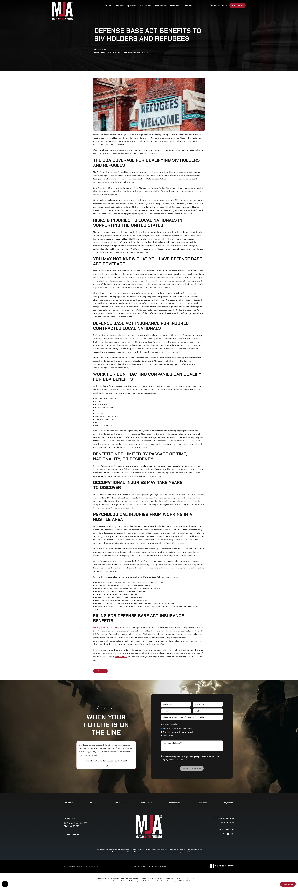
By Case (119, 5)
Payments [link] (188, 5)
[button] (5, 884)
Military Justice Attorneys (105, 627)
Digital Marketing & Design (224, 866)
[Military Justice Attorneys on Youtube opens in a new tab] (228, 834)
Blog (103, 52)
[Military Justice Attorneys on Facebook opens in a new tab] (223, 834)
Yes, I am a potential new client (177, 728)
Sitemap (163, 866)
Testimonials (160, 5)
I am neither (168, 735)
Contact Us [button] (288, 884)
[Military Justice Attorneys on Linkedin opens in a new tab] (232, 834)
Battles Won (146, 5)
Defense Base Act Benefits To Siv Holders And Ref (127, 52)
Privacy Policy (153, 866)
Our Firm (107, 5)
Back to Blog (100, 671)
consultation (121, 656)
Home (96, 52)
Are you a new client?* (171, 724)
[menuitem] (223, 834)
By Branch (131, 5)
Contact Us (237, 5)
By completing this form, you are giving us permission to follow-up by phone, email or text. (192, 758)
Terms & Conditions (139, 866)
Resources (174, 5)
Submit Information (192, 768)
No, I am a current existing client (178, 731)
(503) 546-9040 (184, 881)
